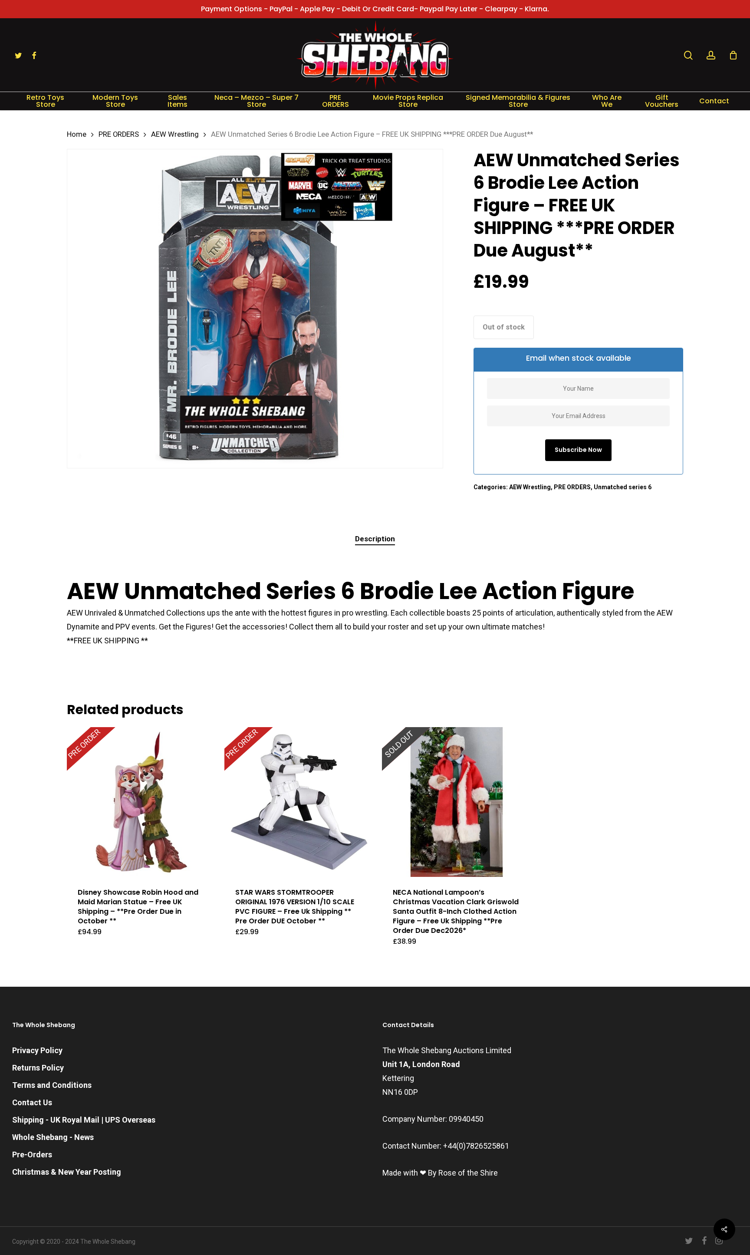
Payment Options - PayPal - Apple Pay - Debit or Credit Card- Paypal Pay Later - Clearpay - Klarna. (375, 9)
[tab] (375, 539)
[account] (711, 55)
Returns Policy (38, 1067)
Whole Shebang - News (53, 1137)
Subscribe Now (578, 449)
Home (76, 134)
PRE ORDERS (119, 134)
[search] (688, 55)
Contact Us (32, 1102)
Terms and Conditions (52, 1085)
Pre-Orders (32, 1154)
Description (375, 538)
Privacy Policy (37, 1050)
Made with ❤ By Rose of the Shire (440, 1172)
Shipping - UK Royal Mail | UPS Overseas (83, 1119)
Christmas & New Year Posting (66, 1171)
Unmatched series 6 (622, 487)
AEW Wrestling (175, 134)
